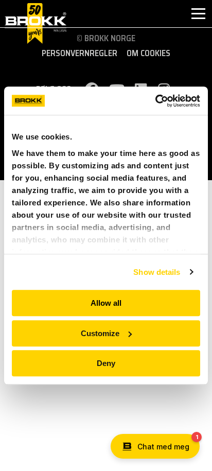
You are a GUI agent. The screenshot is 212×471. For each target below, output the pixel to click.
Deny (106, 363)
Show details (156, 272)
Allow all (106, 303)
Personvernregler (79, 53)
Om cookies (148, 53)
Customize (100, 333)
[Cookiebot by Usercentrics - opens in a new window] (155, 101)
